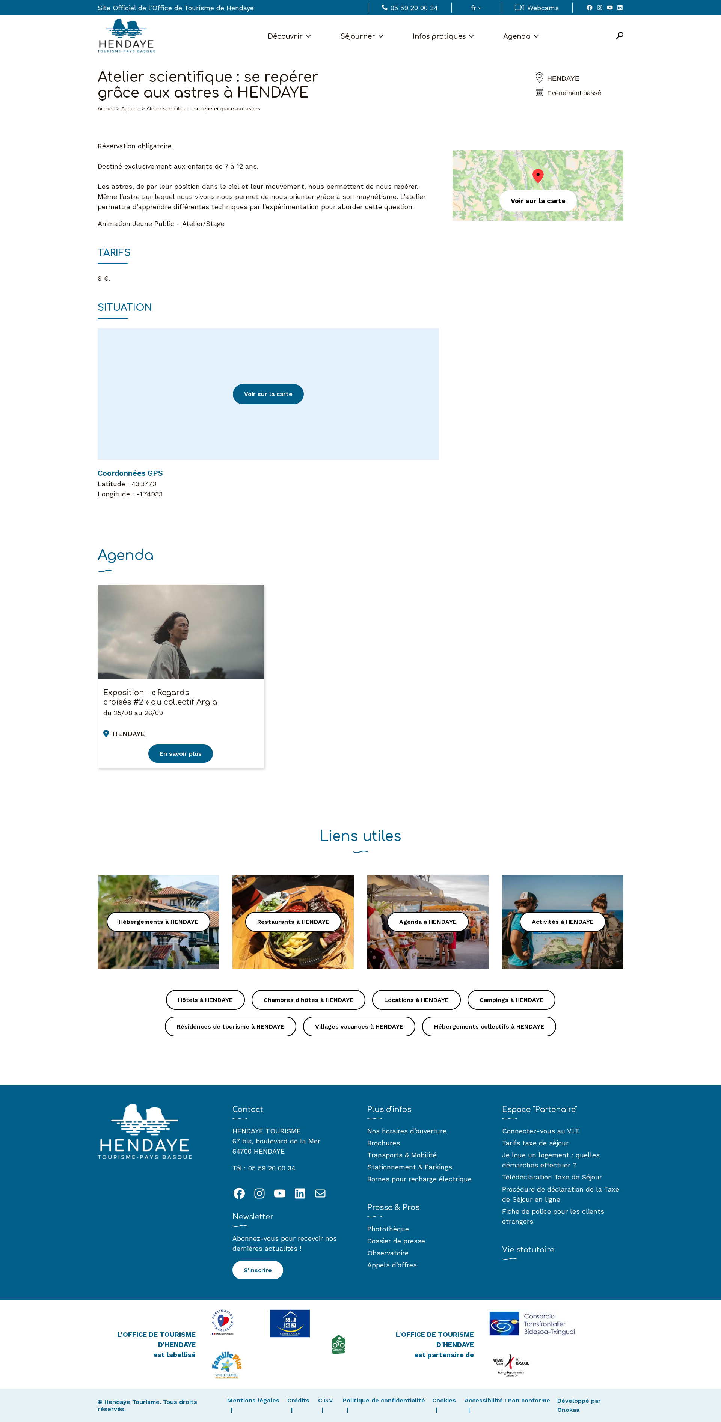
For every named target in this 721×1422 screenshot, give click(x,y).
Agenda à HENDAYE (428, 921)
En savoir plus (181, 753)
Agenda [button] (517, 36)
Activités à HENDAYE (563, 921)
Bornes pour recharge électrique (419, 1179)
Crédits (298, 1400)
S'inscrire (258, 1270)
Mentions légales (253, 1400)
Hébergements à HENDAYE (158, 921)
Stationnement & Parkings (409, 1167)
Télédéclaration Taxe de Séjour (552, 1177)
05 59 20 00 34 (414, 8)
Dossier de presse (396, 1241)
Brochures (383, 1143)
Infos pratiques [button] (439, 36)
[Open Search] (619, 36)
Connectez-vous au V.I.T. (541, 1131)
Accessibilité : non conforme (507, 1400)
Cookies (444, 1400)
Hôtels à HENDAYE (205, 999)
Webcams (543, 8)
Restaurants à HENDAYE (293, 921)
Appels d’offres (392, 1265)
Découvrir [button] (285, 36)
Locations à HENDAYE (416, 999)
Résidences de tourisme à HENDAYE (230, 1026)
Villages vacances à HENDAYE (359, 1026)
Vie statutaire (528, 1250)
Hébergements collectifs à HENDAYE (489, 1026)
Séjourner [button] (357, 36)
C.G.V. (326, 1400)
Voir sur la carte (268, 394)
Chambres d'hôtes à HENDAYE (308, 999)
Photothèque (388, 1229)
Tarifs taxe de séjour (535, 1143)
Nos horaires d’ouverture (406, 1131)
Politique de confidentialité (384, 1400)
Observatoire (388, 1253)
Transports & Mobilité (402, 1155)
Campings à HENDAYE (511, 999)
